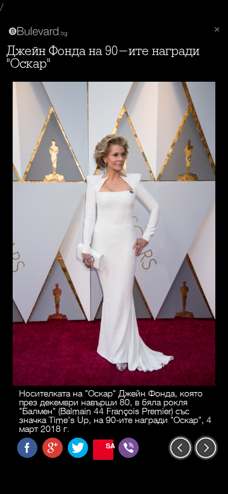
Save (109, 445)
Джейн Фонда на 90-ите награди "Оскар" (103, 57)
